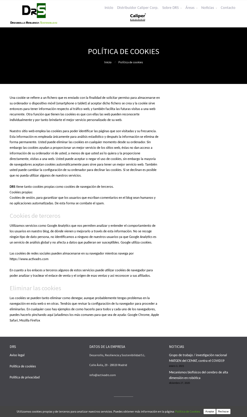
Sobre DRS (170, 8)
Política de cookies (23, 366)
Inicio (109, 8)
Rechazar (223, 411)
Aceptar (209, 411)
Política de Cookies (189, 411)
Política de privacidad (25, 377)
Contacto (228, 8)
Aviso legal (17, 355)
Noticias (207, 8)
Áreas (190, 8)
